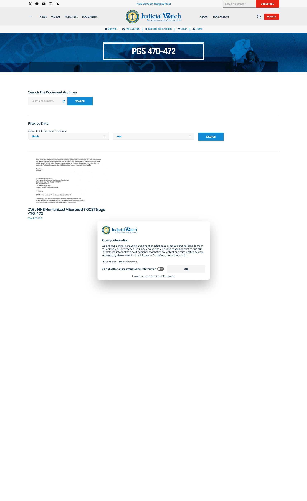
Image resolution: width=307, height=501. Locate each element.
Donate (271, 16)
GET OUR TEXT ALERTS (160, 29)
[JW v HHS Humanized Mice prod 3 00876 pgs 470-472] (68, 180)
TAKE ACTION (132, 29)
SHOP (184, 29)
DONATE (112, 29)
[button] (30, 17)
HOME (199, 29)
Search (80, 101)
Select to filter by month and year (47, 131)
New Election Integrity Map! (153, 3)
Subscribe (267, 4)
